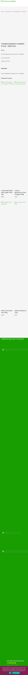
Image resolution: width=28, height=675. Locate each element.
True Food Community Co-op (15, 661)
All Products (8, 11)
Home (2, 11)
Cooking (23, 11)
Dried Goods (7, 61)
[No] (26, 670)
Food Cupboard (16, 11)
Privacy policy (16, 672)
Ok (10, 672)
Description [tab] (4, 68)
